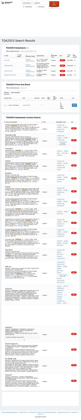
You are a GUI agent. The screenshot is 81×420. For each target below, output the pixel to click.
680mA (17, 157)
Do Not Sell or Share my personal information (42, 412)
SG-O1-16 (59, 294)
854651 (59, 303)
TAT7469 (59, 298)
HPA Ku (59, 272)
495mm (59, 268)
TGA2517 (65, 286)
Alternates (41, 6)
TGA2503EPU (26, 105)
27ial (58, 153)
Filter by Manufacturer (12, 51)
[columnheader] (9, 55)
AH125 (65, 303)
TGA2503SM (60, 131)
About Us (40, 414)
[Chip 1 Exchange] (6, 105)
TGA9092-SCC (61, 301)
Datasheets (28, 6)
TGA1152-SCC (9, 276)
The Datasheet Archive (7, 3)
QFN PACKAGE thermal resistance (63, 143)
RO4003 (59, 181)
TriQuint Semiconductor (30, 60)
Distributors (54, 6)
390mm (65, 266)
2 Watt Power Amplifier (63, 275)
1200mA (65, 127)
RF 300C (59, 278)
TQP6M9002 (60, 288)
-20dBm (7, 130)
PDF (62, 60)
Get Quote (74, 105)
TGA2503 (59, 151)
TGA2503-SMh (61, 167)
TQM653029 (60, 290)
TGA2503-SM (60, 125)
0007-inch (65, 153)
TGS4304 (59, 292)
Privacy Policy (23, 412)
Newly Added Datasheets (9, 412)
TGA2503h (60, 226)
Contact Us (74, 412)
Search (54, 5)
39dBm (59, 266)
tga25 (59, 169)
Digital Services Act (64, 412)
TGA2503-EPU (61, 250)
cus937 (59, 286)
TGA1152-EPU (60, 280)
